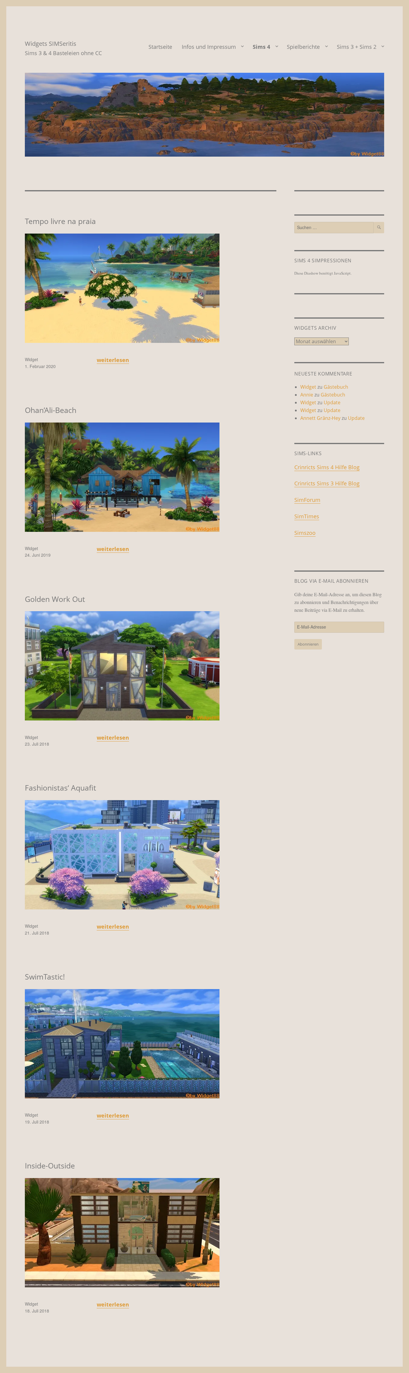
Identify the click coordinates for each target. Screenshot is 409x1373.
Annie (306, 394)
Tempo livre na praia (60, 221)
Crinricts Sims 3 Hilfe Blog (327, 483)
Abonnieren (308, 644)
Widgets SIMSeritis (50, 44)
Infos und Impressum (209, 46)
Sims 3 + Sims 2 (356, 46)
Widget (31, 359)
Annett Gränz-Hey (320, 418)
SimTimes (306, 516)
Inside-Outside (50, 1165)
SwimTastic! (45, 976)
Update (332, 402)
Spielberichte (303, 46)
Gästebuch (336, 387)
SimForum (307, 499)
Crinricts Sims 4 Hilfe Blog (327, 467)
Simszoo (305, 532)
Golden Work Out (55, 599)
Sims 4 (261, 46)
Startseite (160, 46)
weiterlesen (113, 360)
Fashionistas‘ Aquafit (60, 787)
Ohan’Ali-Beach (50, 410)
